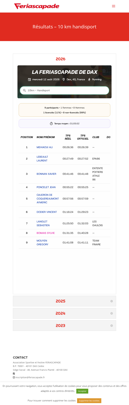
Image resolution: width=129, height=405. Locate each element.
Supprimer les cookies (89, 400)
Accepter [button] (82, 391)
